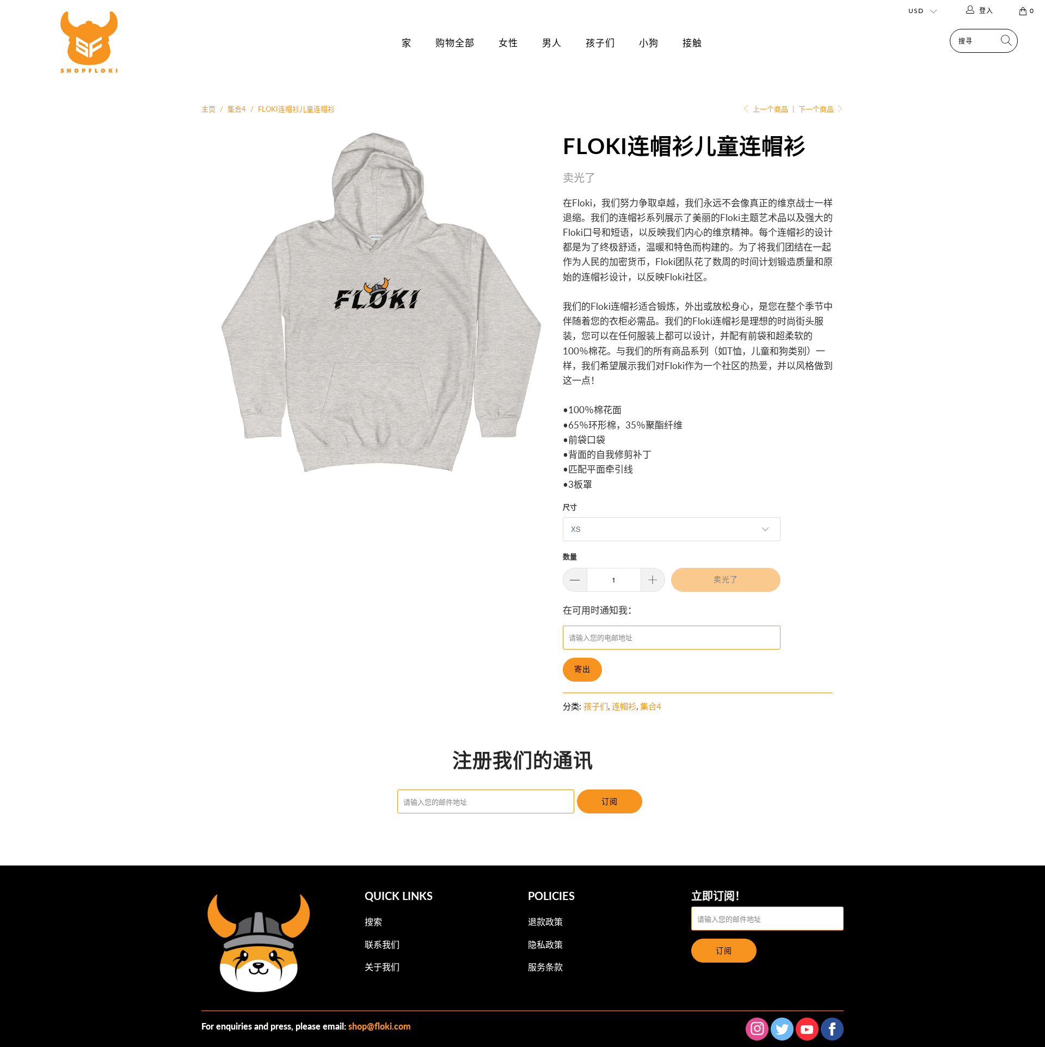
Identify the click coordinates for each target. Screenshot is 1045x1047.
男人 (552, 42)
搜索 (373, 921)
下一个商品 (816, 109)
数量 (570, 556)
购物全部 (455, 42)
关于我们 (382, 967)
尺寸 (570, 507)
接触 (692, 42)
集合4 (650, 706)
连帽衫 (624, 706)
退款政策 (545, 921)
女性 (508, 42)
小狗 (649, 42)
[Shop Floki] (89, 53)
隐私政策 (545, 944)
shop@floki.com (379, 1026)
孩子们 (600, 42)
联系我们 (382, 944)
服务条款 (545, 967)
